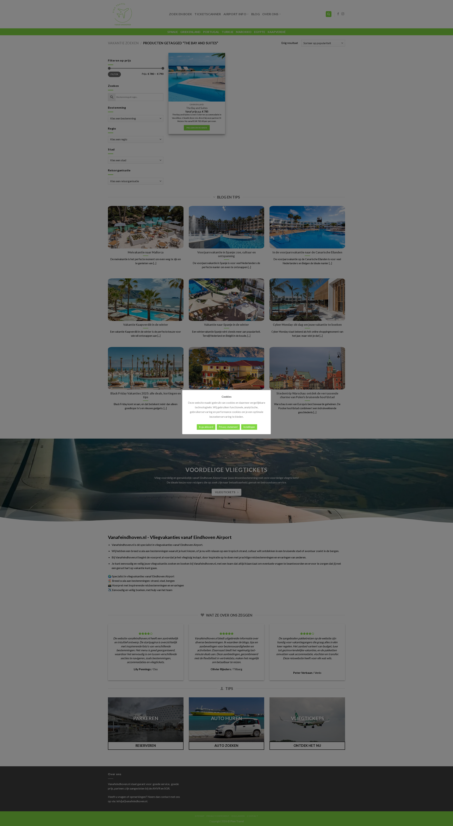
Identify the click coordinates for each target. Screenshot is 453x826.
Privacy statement (228, 426)
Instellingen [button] (249, 426)
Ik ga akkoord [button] (206, 426)
